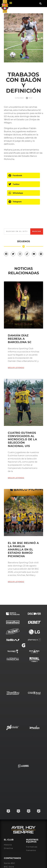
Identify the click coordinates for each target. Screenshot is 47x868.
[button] (10, 3)
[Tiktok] (27, 254)
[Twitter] (13, 254)
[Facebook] (6, 254)
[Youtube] (34, 254)
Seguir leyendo (16, 368)
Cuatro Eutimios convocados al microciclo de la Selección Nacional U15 (22, 439)
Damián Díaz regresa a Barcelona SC (19, 339)
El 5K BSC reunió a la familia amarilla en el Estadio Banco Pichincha (23, 549)
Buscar (36, 231)
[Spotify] (41, 254)
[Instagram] (20, 254)
